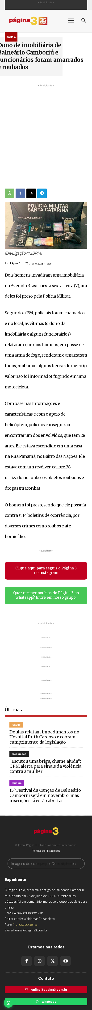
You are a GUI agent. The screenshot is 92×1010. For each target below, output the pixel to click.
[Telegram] (42, 193)
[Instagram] (39, 961)
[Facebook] (20, 193)
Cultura (16, 783)
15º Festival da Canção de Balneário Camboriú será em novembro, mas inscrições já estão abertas (45, 795)
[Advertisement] (46, 134)
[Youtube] (65, 961)
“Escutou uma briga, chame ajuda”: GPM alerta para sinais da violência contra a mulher (45, 766)
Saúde (16, 724)
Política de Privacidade (46, 850)
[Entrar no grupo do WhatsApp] (8, 1003)
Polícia (11, 37)
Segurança (19, 754)
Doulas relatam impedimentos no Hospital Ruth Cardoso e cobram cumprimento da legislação (44, 737)
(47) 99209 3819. (25, 924)
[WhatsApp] (9, 193)
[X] (31, 193)
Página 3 (15, 263)
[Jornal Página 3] (33, 20)
